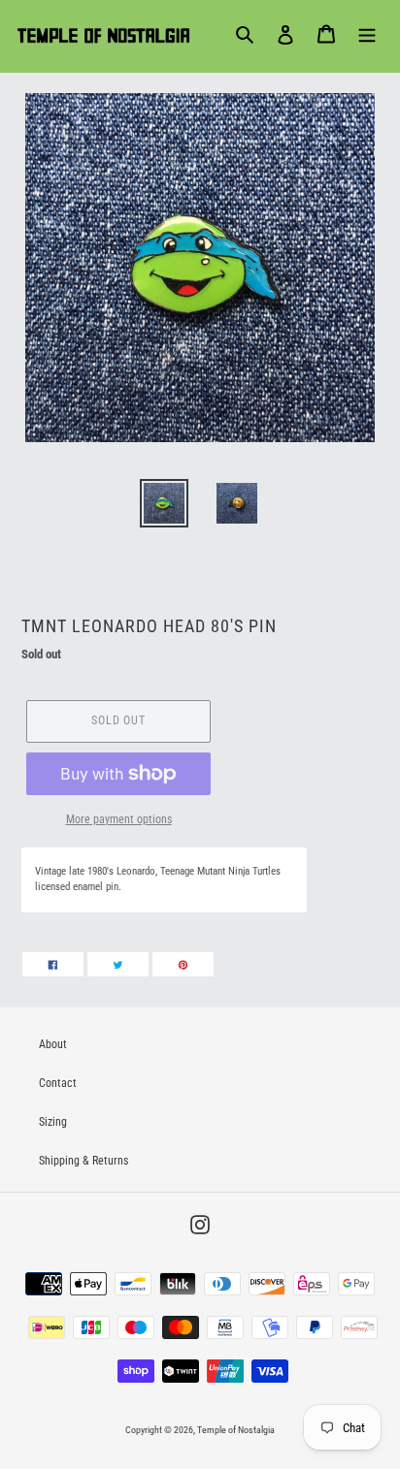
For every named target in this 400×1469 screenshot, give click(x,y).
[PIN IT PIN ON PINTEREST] (183, 964)
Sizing (53, 1122)
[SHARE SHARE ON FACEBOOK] (52, 964)
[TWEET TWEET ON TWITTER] (118, 964)
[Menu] (367, 34)
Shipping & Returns (83, 1160)
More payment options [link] (119, 819)
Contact (58, 1083)
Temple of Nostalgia (236, 1429)
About (53, 1044)
